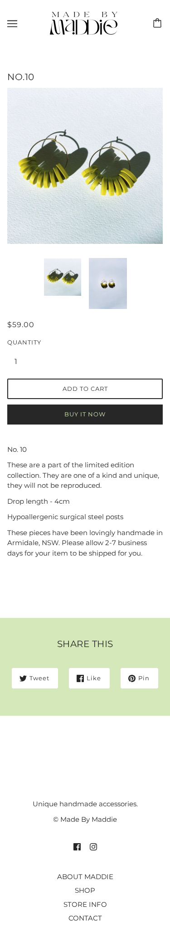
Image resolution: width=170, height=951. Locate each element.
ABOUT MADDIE (85, 876)
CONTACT (85, 918)
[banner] (83, 22)
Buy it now (85, 414)
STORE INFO (85, 904)
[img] (77, 846)
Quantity (20, 342)
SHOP (85, 890)
